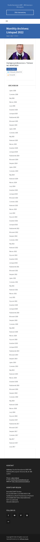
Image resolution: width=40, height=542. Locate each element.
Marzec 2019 (13, 378)
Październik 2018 (14, 385)
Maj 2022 (11, 244)
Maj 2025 (11, 136)
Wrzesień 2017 (13, 427)
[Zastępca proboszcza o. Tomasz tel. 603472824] (20, 52)
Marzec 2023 (13, 209)
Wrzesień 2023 (13, 198)
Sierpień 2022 (13, 236)
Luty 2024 (12, 186)
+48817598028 (15, 478)
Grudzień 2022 (13, 221)
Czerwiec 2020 (13, 324)
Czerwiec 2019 (13, 366)
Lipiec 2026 (12, 91)
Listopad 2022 (13, 225)
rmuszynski (12, 75)
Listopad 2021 (13, 263)
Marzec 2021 (13, 293)
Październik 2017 (14, 424)
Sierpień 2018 (13, 393)
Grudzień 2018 (13, 382)
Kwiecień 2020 (13, 332)
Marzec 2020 (13, 336)
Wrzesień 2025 (13, 121)
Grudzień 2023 (13, 190)
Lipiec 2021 (12, 278)
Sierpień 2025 (13, 125)
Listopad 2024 (13, 152)
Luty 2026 (12, 106)
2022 (11, 36)
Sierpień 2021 (13, 274)
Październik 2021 (14, 267)
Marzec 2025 (13, 144)
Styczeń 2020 (13, 339)
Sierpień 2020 (13, 320)
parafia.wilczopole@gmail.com (20, 480)
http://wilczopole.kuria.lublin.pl (21, 481)
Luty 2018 (12, 412)
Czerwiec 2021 (13, 282)
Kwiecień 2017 (13, 443)
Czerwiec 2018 (13, 397)
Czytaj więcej (11, 69)
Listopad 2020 (13, 309)
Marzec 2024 (13, 182)
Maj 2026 (11, 98)
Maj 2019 (11, 370)
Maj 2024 (11, 175)
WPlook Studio (24, 539)
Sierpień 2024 (13, 163)
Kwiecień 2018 (13, 405)
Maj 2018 (11, 401)
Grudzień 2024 (13, 148)
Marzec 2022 (13, 251)
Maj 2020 (11, 328)
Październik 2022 (14, 228)
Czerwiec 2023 (13, 202)
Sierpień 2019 (13, 359)
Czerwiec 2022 (13, 240)
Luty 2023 (12, 213)
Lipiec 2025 (12, 129)
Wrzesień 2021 (13, 270)
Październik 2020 (14, 313)
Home (7, 36)
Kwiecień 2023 (13, 205)
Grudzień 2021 (13, 259)
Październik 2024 (14, 156)
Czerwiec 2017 (13, 435)
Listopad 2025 (13, 113)
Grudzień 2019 (13, 343)
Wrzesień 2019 (13, 355)
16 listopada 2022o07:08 (15, 72)
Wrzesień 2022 (13, 232)
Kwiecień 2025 (13, 140)
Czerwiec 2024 (13, 171)
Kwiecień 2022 (13, 248)
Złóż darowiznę (20, 12)
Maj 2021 (11, 286)
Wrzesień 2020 (13, 316)
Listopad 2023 (13, 194)
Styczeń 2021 (13, 301)
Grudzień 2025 (13, 110)
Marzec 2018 (13, 408)
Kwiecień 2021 (13, 290)
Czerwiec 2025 (13, 133)
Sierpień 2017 (13, 431)
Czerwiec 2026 (13, 94)
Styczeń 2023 (13, 217)
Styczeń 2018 (13, 416)
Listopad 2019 (13, 347)
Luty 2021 (12, 297)
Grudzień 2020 (13, 305)
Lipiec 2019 (12, 362)
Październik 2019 (14, 351)
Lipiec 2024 (12, 167)
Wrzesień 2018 (13, 389)
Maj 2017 (11, 439)
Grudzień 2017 (13, 420)
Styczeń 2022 (13, 255)
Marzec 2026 (13, 102)
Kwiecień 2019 (13, 374)
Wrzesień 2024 (13, 159)
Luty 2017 (12, 447)
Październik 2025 (14, 117)
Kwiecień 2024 (13, 179)
